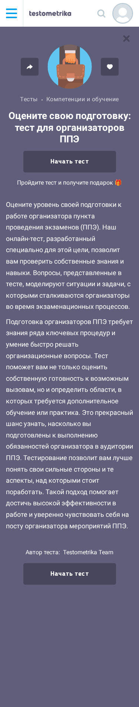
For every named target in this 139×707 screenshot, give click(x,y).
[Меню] (11, 13)
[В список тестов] (126, 38)
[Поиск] (101, 13)
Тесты (29, 99)
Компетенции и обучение (82, 99)
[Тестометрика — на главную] (50, 13)
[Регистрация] (122, 13)
